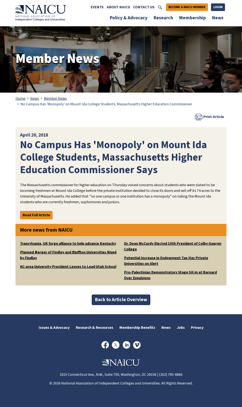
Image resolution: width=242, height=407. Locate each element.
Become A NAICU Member (187, 7)
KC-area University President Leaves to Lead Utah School (68, 266)
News (217, 17)
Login (218, 7)
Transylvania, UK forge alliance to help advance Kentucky (68, 243)
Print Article (213, 116)
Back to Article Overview (121, 299)
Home (20, 98)
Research (163, 17)
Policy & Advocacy (128, 17)
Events (97, 7)
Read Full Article (36, 215)
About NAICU (118, 7)
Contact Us (143, 7)
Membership (192, 17)
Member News (55, 98)
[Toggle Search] (160, 7)
